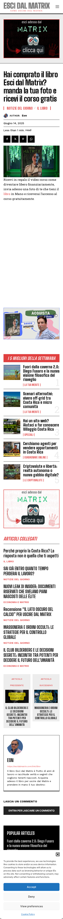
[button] (57, 854)
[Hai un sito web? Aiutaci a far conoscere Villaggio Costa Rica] (12, 426)
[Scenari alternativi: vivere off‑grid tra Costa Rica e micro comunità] (12, 399)
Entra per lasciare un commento (32, 810)
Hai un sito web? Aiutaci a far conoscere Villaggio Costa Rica (41, 425)
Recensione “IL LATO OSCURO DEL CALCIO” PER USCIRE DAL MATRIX (28, 612)
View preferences (31, 906)
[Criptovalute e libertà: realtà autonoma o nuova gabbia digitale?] (12, 471)
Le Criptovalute (33, 480)
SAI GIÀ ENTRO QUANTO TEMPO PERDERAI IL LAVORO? (26, 571)
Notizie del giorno (17, 579)
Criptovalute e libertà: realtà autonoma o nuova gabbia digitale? (41, 470)
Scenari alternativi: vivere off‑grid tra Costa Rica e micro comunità (38, 400)
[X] (15, 139)
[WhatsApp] (31, 139)
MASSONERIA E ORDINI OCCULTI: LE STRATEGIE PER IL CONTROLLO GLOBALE (29, 632)
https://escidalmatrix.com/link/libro (23, 766)
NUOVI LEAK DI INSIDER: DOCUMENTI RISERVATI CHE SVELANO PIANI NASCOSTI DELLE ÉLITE (29, 591)
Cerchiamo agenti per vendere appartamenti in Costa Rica (40, 447)
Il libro (9, 561)
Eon (24, 115)
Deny (31, 896)
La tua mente (31, 384)
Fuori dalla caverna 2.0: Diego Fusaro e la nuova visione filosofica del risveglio (41, 373)
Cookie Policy (28, 914)
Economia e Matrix (16, 602)
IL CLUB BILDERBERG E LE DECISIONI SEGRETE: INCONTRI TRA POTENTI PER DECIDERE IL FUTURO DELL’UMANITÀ (31, 655)
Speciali (28, 434)
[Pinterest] (23, 139)
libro (7, 194)
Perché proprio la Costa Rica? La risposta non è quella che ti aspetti (31, 553)
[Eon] (7, 115)
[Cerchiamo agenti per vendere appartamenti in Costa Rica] (12, 449)
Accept (31, 887)
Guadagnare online (35, 457)
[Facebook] (7, 139)
